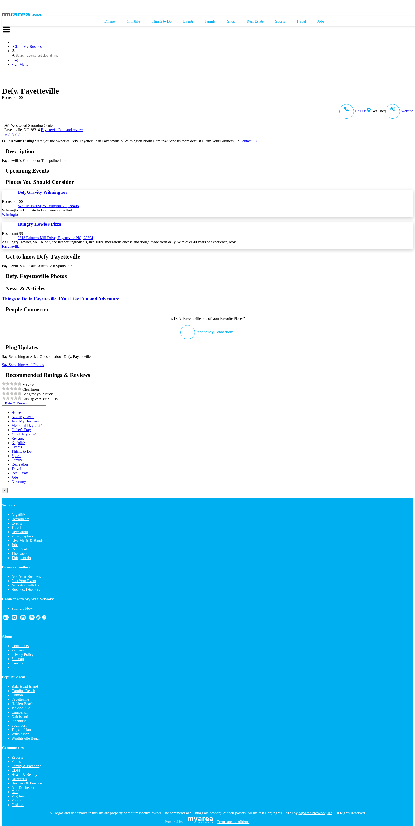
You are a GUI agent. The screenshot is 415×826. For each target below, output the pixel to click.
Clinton (17, 695)
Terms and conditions (233, 822)
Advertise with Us (25, 585)
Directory (19, 482)
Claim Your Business (218, 141)
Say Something (13, 365)
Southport (19, 725)
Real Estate (20, 549)
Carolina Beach (23, 691)
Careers (17, 663)
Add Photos (34, 365)
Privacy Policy (23, 654)
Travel (16, 527)
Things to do (21, 558)
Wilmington (11, 214)
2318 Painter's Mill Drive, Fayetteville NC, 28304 (55, 238)
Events (17, 523)
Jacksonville (21, 708)
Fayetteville (49, 130)
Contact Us (248, 141)
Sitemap (18, 659)
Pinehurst (19, 721)
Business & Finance (27, 783)
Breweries (19, 779)
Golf (15, 792)
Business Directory (26, 589)
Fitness (17, 762)
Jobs (15, 545)
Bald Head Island (25, 686)
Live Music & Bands (27, 540)
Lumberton (20, 712)
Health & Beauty (24, 774)
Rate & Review (16, 403)
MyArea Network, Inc (315, 813)
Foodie (17, 800)
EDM (16, 770)
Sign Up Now (22, 608)
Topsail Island (22, 730)
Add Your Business (26, 576)
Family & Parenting (26, 766)
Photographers (22, 536)
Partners (18, 650)
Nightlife (18, 514)
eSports (17, 757)
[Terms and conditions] (200, 822)
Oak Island (20, 717)
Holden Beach (22, 704)
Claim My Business (28, 46)
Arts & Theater (23, 787)
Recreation (20, 532)
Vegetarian (20, 796)
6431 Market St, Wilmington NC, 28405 (48, 206)
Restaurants (20, 519)
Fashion (18, 805)
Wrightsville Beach (26, 738)
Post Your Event (24, 581)
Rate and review (43, 132)
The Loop (19, 553)
